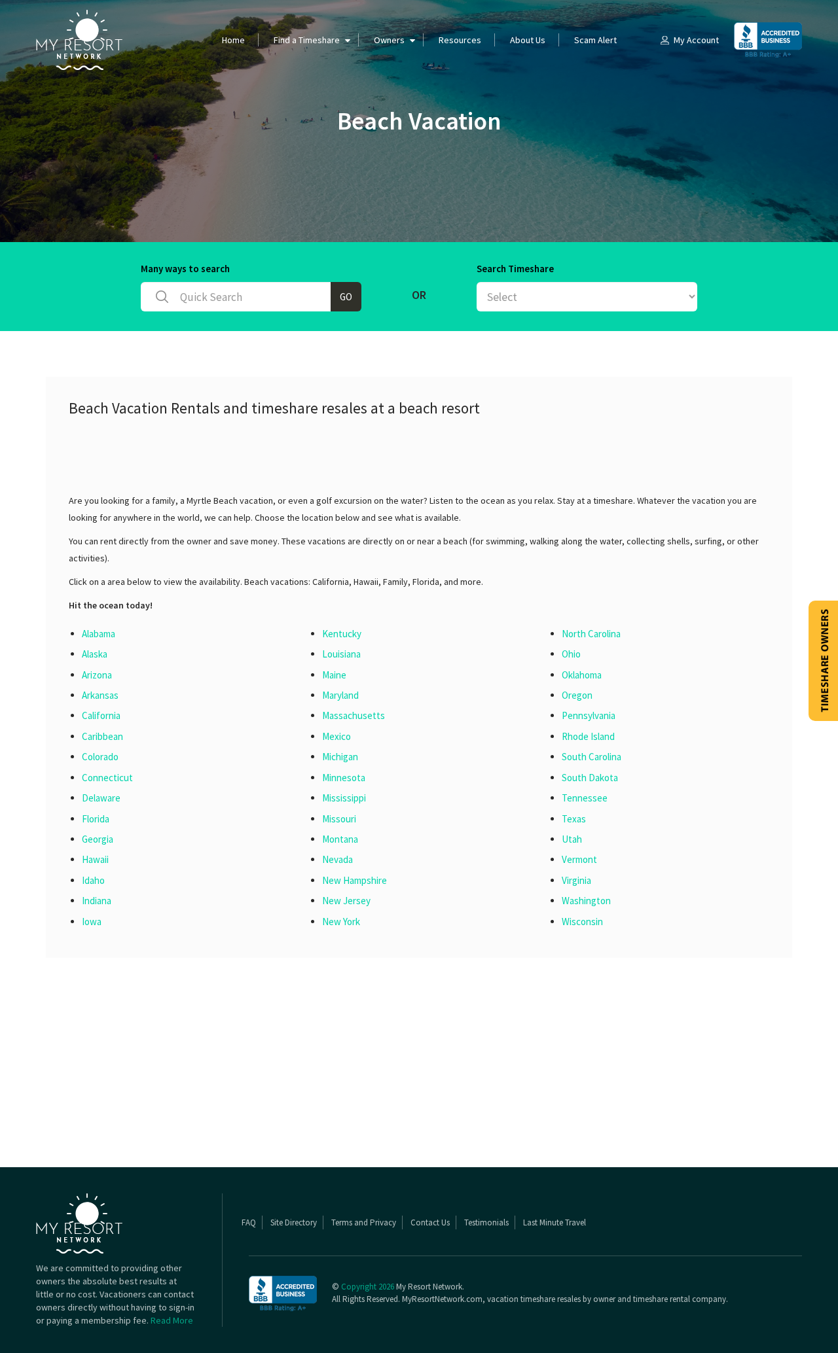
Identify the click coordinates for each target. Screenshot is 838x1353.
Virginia (576, 880)
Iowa (91, 921)
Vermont (579, 859)
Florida (95, 819)
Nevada (337, 859)
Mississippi (344, 798)
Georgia (97, 839)
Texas (574, 819)
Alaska (94, 654)
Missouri (339, 819)
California (101, 715)
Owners (389, 40)
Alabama (98, 633)
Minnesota (343, 777)
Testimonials (486, 1222)
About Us (527, 40)
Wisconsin (582, 921)
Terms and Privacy (363, 1222)
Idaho (93, 880)
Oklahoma (582, 675)
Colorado (100, 756)
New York (341, 921)
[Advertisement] (307, 459)
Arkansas (100, 695)
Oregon (577, 695)
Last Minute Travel (554, 1222)
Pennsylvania (588, 715)
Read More (172, 1320)
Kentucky (341, 633)
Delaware (101, 798)
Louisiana (341, 654)
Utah (572, 839)
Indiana (96, 900)
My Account (696, 40)
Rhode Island (588, 736)
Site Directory (293, 1222)
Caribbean (102, 736)
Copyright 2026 (367, 1286)
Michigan (340, 756)
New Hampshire (354, 880)
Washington (586, 900)
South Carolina (591, 756)
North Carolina (591, 633)
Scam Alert (595, 40)
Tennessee (585, 798)
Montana (340, 839)
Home (233, 40)
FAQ (249, 1222)
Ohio (571, 654)
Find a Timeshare (307, 40)
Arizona (97, 675)
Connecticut (107, 777)
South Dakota (590, 777)
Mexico (336, 736)
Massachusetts (353, 715)
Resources (460, 40)
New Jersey (346, 900)
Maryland (340, 695)
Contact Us (430, 1222)
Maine (334, 675)
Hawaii (95, 859)
